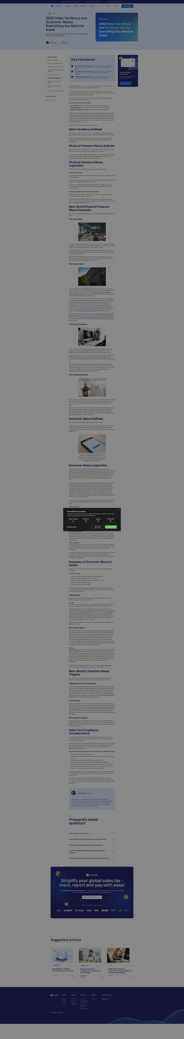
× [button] (118, 509)
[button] (72, 527)
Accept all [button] (111, 527)
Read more (92, 515)
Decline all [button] (98, 527)
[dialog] (92, 519)
